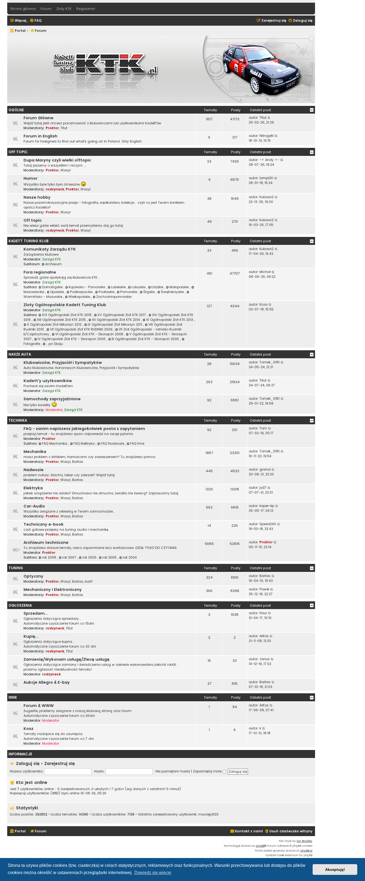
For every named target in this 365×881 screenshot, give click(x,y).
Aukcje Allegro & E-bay (47, 682)
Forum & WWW (39, 705)
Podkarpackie (82, 292)
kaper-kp (266, 505)
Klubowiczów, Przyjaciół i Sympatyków (63, 362)
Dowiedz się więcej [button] (152, 872)
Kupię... (31, 636)
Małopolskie (179, 287)
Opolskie (57, 292)
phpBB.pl (306, 851)
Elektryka (33, 488)
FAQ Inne (137, 443)
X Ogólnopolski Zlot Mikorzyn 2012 (55, 324)
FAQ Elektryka (84, 443)
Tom (263, 428)
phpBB (260, 846)
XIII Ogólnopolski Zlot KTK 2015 (62, 319)
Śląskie (149, 292)
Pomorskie (129, 292)
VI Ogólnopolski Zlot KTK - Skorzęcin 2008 (89, 334)
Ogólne (16, 110)
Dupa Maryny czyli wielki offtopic (57, 160)
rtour (263, 613)
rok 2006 (90, 557)
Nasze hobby (37, 197)
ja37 (262, 487)
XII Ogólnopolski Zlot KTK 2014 (116, 319)
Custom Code (275, 855)
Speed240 (267, 524)
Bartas (77, 461)
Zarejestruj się (59, 763)
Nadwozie (34, 469)
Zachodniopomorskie (113, 296)
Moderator (54, 409)
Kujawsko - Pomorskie (87, 287)
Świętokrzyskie (173, 292)
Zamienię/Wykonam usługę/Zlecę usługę (67, 659)
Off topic (33, 220)
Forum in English (40, 136)
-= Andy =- (269, 159)
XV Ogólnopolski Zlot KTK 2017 (122, 315)
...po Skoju (54, 343)
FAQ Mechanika (55, 443)
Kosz (28, 728)
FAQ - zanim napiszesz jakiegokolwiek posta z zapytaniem (84, 428)
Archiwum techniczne (46, 542)
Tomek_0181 (269, 362)
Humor (30, 178)
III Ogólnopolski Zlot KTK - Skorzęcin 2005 (146, 339)
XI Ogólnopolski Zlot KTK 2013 (170, 319)
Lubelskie (119, 287)
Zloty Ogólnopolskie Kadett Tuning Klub (65, 304)
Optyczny (33, 576)
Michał (264, 272)
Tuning (16, 568)
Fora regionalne (40, 272)
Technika (18, 420)
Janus (264, 659)
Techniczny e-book (44, 524)
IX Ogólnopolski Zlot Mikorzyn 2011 (115, 324)
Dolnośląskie (53, 287)
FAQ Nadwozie (113, 443)
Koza (263, 304)
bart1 (88, 581)
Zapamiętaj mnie (208, 771)
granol (264, 469)
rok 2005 (110, 557)
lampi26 (266, 178)
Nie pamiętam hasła (173, 771)
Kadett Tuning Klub (29, 241)
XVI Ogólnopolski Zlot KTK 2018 (67, 315)
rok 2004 (130, 557)
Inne (13, 697)
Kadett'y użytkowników (48, 380)
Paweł (264, 589)
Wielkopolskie (79, 296)
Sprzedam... (36, 613)
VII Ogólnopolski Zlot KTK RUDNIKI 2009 (82, 329)
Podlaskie (107, 292)
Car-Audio (34, 506)
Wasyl (65, 170)
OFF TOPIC (18, 152)
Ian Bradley (304, 841)
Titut (63, 128)
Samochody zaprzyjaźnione (52, 399)
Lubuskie (138, 287)
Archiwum (53, 264)
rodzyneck (55, 189)
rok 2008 (49, 557)
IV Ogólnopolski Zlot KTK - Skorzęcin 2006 (72, 339)
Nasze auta (20, 354)
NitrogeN (266, 135)
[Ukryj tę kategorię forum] (312, 110)
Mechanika (35, 451)
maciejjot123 (208, 814)
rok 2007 (69, 557)
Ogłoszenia (20, 605)
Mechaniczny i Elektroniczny (53, 589)
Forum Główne (38, 118)
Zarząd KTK (51, 259)
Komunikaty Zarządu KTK (50, 249)
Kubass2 (266, 197)
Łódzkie (158, 287)
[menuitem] (35, 20)
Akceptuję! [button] (335, 869)
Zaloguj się (28, 763)
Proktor (52, 128)
